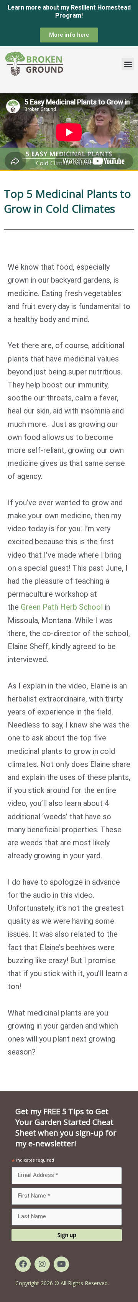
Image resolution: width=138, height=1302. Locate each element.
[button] (128, 64)
